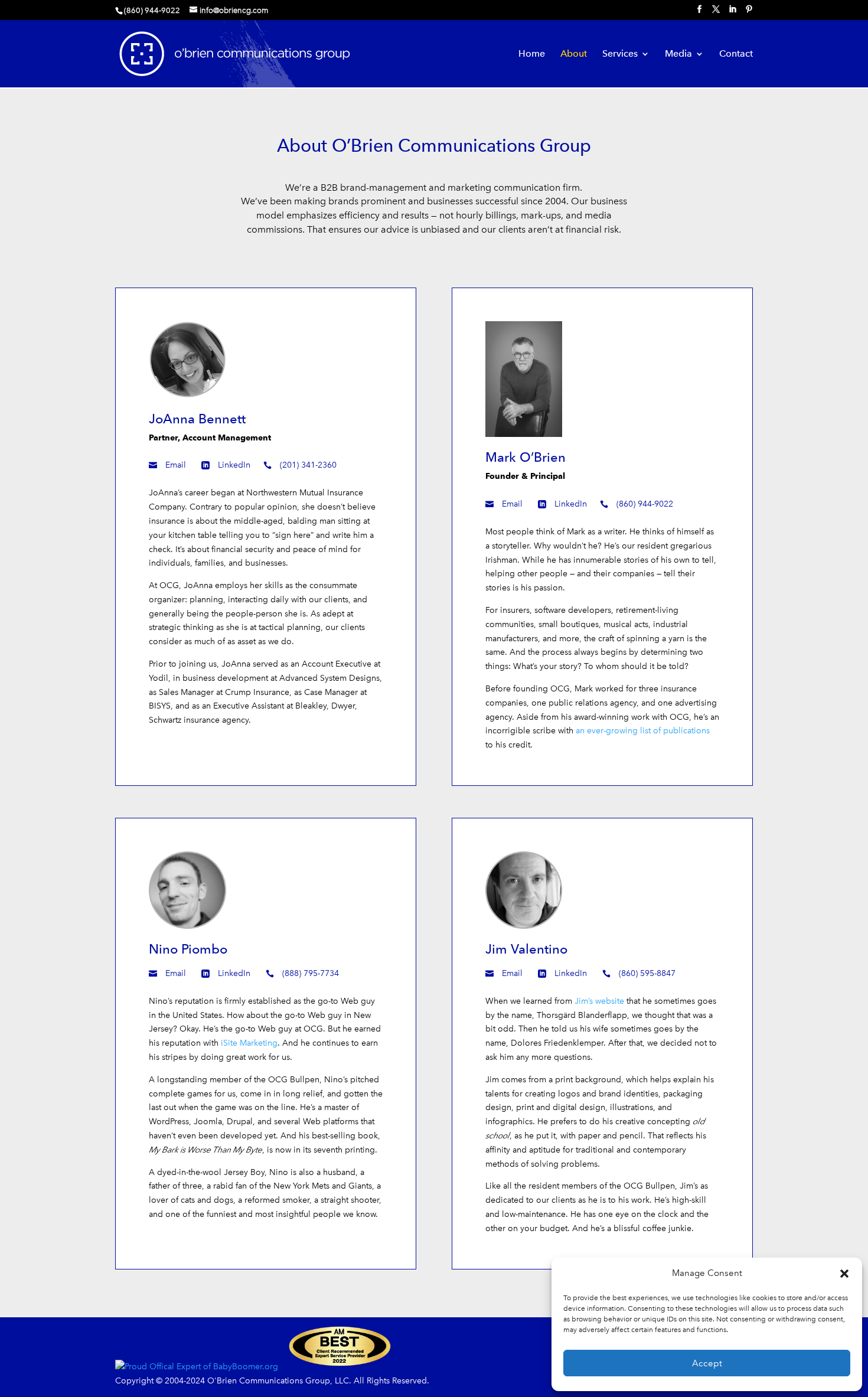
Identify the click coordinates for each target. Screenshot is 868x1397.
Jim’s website (599, 1001)
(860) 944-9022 (644, 504)
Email (175, 465)
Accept (707, 1363)
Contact (736, 54)
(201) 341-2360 (308, 465)
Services (620, 54)
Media (678, 54)
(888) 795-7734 (310, 973)
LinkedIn (234, 465)
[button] (844, 1274)
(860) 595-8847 (647, 973)
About (573, 54)
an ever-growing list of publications (643, 731)
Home (531, 54)
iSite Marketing (249, 1043)
